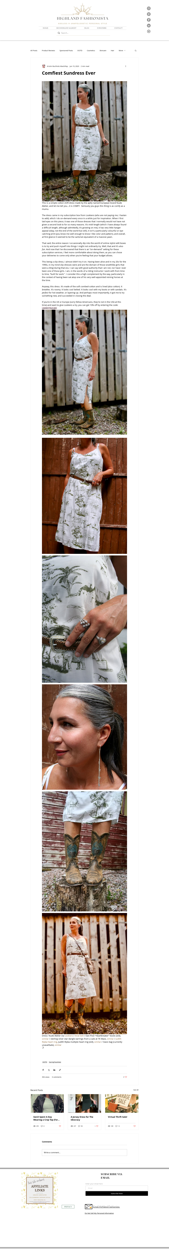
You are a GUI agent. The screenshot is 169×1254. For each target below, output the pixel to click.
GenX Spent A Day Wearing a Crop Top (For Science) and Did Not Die (46, 1118)
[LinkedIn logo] (149, 25)
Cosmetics (91, 50)
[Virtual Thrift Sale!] (121, 1103)
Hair (112, 50)
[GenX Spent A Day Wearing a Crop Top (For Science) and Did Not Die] (47, 1103)
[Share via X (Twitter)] (49, 1070)
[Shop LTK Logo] (149, 31)
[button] (136, 50)
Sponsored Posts (66, 50)
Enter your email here (94, 1184)
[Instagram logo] (149, 8)
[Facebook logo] (149, 20)
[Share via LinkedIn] (54, 1070)
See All (136, 1090)
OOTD (79, 50)
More (121, 50)
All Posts (33, 50)
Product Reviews (48, 50)
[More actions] (125, 66)
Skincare (103, 50)
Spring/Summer (55, 1062)
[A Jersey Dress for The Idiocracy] (84, 1103)
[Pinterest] (149, 14)
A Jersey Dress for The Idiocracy (82, 1118)
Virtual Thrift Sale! (117, 1116)
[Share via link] (60, 1070)
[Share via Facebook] (43, 1070)
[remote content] (84, 1048)
